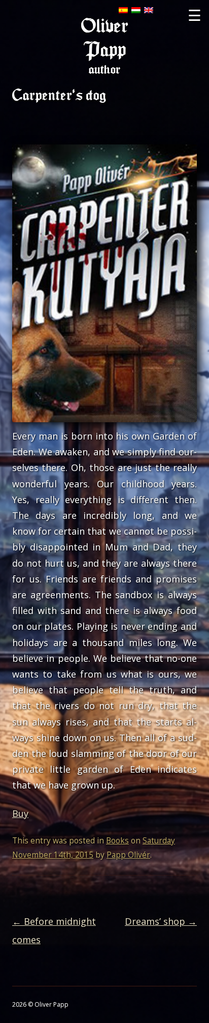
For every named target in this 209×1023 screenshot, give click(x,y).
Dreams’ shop (161, 921)
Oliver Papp (104, 38)
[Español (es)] (123, 9)
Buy (20, 813)
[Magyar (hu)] (136, 9)
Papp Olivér (128, 855)
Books (117, 840)
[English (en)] (148, 9)
